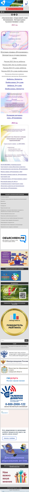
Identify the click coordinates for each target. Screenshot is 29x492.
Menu (3, 12)
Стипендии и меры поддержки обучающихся (10, 220)
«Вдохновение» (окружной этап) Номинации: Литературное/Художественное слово (15, 20)
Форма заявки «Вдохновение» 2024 (11, 171)
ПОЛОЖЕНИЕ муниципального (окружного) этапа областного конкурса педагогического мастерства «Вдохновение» (14, 167)
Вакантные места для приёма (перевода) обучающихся (12, 218)
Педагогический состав (5, 207)
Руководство (3, 205)
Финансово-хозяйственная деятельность (9, 215)
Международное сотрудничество (7, 222)
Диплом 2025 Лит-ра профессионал (14, 65)
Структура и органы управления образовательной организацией (13, 199)
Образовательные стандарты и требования (9, 226)
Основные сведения (5, 196)
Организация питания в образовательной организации (11, 224)
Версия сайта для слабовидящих (15, 8)
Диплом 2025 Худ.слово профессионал (14, 71)
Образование (3, 203)
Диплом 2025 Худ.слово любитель (14, 68)
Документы (3, 201)
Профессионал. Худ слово (14, 82)
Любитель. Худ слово (14, 85)
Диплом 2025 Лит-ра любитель (14, 61)
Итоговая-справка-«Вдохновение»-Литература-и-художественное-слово (14, 55)
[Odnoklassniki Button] (14, 14)
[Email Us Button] (17, 14)
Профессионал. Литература (14, 89)
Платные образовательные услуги (8, 213)
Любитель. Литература (14, 79)
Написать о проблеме (9, 438)
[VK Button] (12, 14)
